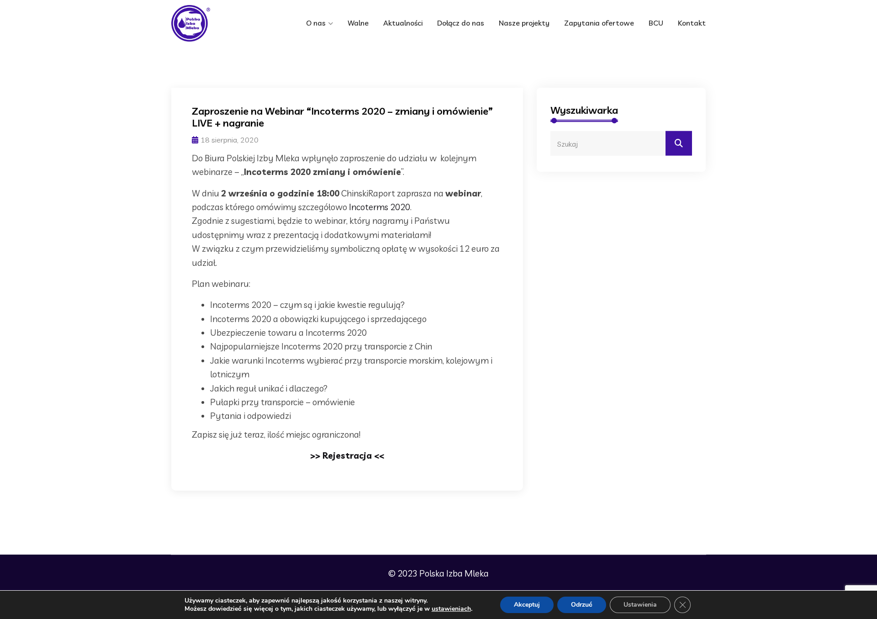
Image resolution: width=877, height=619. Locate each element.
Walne (358, 22)
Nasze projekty (524, 22)
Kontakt (692, 22)
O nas (316, 22)
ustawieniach (451, 609)
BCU (656, 22)
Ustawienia (640, 604)
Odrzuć (581, 604)
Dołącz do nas (460, 22)
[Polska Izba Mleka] (210, 23)
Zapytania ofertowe (599, 22)
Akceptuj (527, 604)
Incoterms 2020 (379, 206)
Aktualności (403, 22)
